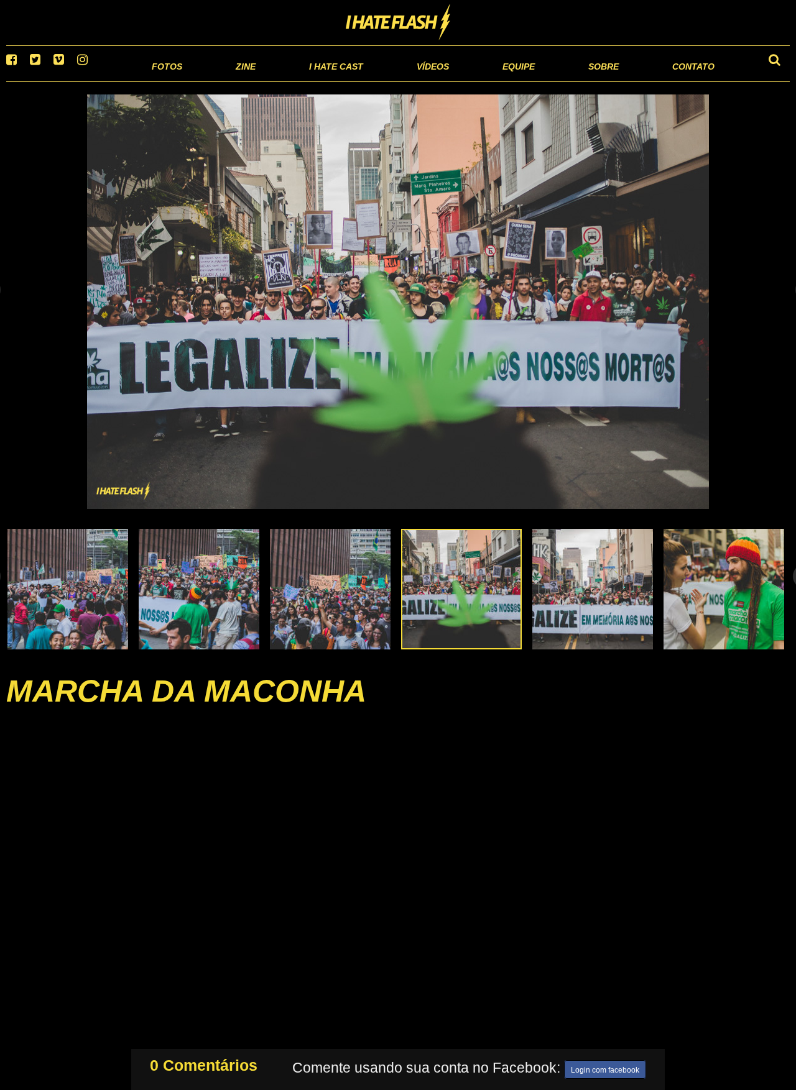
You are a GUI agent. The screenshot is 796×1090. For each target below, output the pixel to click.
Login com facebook (605, 1067)
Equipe (483, 80)
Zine (165, 80)
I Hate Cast (269, 80)
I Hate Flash (398, 23)
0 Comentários (203, 1062)
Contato (682, 80)
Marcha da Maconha (186, 706)
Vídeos (385, 80)
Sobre (578, 80)
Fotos (81, 80)
